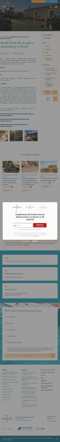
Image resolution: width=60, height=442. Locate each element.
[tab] (16, 206)
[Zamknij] (56, 203)
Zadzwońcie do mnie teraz (40, 225)
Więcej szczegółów (35, 236)
